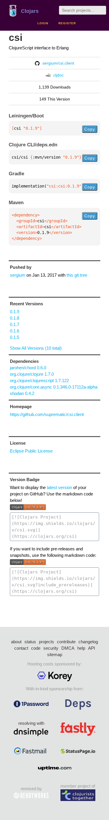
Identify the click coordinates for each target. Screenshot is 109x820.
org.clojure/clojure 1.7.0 (32, 374)
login (42, 23)
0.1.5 (14, 337)
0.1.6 (14, 330)
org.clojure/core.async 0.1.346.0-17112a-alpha (53, 386)
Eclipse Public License (31, 450)
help (81, 648)
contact (21, 648)
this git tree (77, 275)
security (50, 648)
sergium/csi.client (58, 63)
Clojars (30, 11)
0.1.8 (14, 317)
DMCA (67, 648)
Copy (89, 129)
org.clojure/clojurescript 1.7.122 (39, 380)
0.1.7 (14, 324)
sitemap (54, 654)
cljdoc (58, 75)
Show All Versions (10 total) (36, 348)
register (67, 23)
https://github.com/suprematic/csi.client (47, 414)
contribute (66, 641)
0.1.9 (14, 311)
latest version (59, 487)
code (35, 648)
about (16, 641)
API (91, 648)
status (30, 641)
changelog (88, 641)
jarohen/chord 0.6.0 (28, 367)
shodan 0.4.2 (22, 393)
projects (46, 641)
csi (15, 37)
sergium (17, 275)
